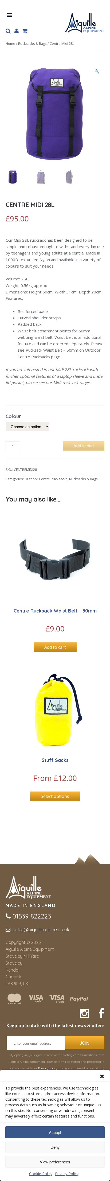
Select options (55, 796)
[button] (102, 1076)
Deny (55, 1147)
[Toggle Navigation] (9, 14)
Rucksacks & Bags (32, 43)
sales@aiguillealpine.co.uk (41, 929)
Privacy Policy (66, 1173)
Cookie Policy (40, 1173)
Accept (55, 1132)
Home (10, 43)
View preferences (55, 1161)
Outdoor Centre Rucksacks (46, 478)
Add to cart (83, 446)
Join (84, 1043)
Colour (13, 416)
